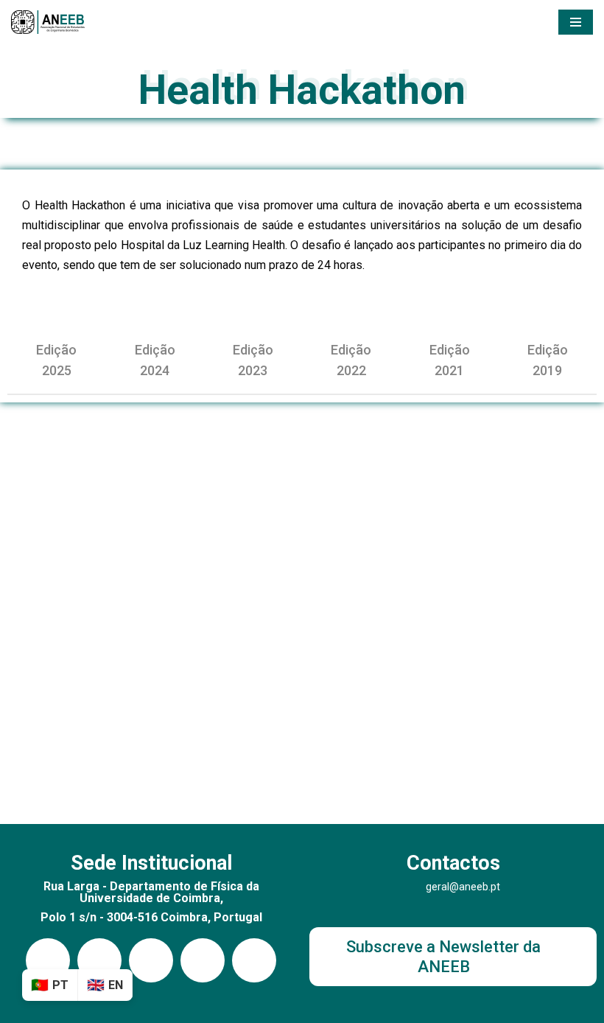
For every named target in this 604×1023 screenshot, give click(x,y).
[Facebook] (202, 960)
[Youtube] (151, 960)
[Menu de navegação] (575, 22)
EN (115, 985)
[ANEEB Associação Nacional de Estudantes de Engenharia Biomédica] (48, 22)
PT (60, 985)
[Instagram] (48, 960)
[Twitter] (254, 960)
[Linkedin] (99, 960)
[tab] (56, 360)
